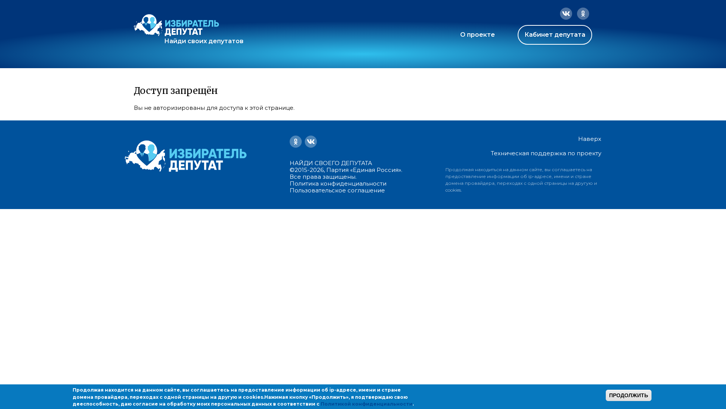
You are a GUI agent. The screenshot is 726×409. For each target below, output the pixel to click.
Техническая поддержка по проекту (546, 153)
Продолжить (628, 395)
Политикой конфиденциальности (367, 404)
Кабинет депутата (554, 34)
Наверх (589, 139)
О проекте (477, 34)
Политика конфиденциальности (338, 183)
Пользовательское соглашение (337, 190)
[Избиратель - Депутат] (176, 25)
